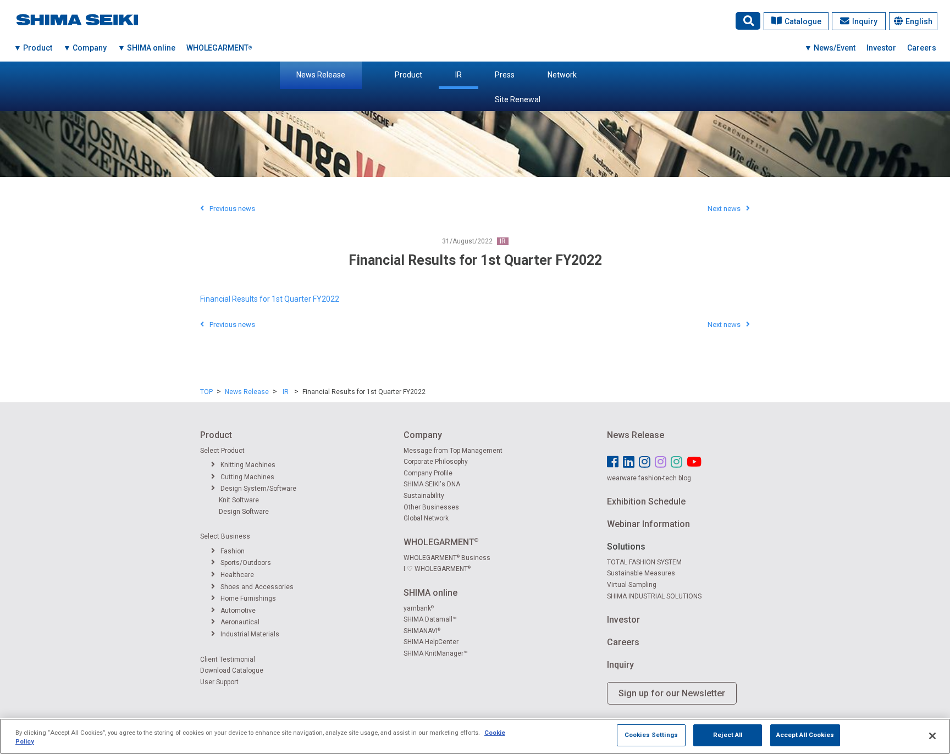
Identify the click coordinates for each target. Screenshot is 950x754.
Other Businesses (431, 507)
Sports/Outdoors (245, 563)
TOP (206, 392)
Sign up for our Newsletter (671, 693)
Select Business (225, 536)
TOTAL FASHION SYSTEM (644, 562)
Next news (724, 208)
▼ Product (33, 47)
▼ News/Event (829, 47)
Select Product (222, 450)
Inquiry (864, 21)
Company (423, 435)
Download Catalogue (231, 670)
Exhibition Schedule (646, 501)
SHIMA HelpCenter (431, 642)
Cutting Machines (247, 477)
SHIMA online (430, 592)
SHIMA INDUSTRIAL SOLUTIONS (654, 596)
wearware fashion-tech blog (649, 478)
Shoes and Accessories (257, 587)
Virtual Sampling (631, 585)
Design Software (244, 511)
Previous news (232, 208)
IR (458, 74)
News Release (320, 74)
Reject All (727, 735)
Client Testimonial (227, 659)
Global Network (426, 518)
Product (408, 74)
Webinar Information (648, 524)
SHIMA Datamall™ (430, 619)
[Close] (932, 736)
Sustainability (424, 496)
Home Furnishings (248, 598)
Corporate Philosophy (436, 461)
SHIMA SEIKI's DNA (432, 484)
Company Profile (428, 473)
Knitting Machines (247, 465)
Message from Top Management (453, 450)
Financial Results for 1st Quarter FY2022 (269, 299)
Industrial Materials (249, 634)
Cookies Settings (651, 735)
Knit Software (239, 500)
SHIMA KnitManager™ (436, 653)
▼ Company (85, 47)
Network (562, 74)
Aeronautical (239, 622)
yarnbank (419, 608)
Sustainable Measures (641, 573)
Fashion (232, 551)
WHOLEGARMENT (219, 47)
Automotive (238, 610)
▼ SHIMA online (146, 47)
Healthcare (237, 575)
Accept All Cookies (805, 735)
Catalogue (803, 21)
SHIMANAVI (422, 631)
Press (505, 74)
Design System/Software (258, 488)
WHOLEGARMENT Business (447, 558)
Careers (921, 47)
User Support (219, 682)
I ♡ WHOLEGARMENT (437, 569)
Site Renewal (517, 99)
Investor (881, 47)
